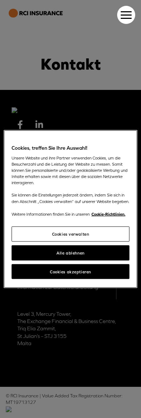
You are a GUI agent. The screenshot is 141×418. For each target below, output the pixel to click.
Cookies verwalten (70, 233)
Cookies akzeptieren (70, 271)
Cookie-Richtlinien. (108, 213)
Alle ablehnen (70, 252)
